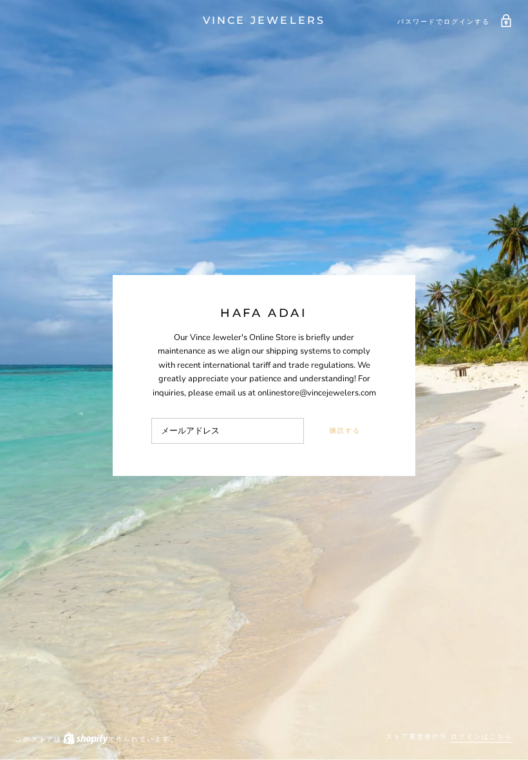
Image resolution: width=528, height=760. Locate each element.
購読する (345, 430)
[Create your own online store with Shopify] (85, 739)
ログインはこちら (482, 736)
